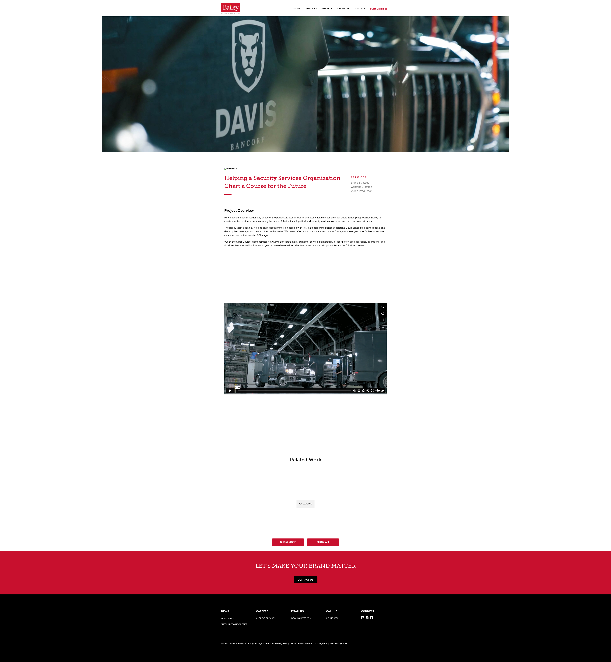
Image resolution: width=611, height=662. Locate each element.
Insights (326, 8)
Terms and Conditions (302, 643)
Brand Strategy (360, 182)
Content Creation (361, 187)
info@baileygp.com (301, 618)
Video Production (361, 191)
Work (297, 8)
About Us (343, 8)
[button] (234, 624)
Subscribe (377, 8)
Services (311, 8)
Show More (288, 542)
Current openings (265, 618)
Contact (359, 8)
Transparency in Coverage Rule (331, 643)
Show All (323, 542)
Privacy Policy (282, 643)
